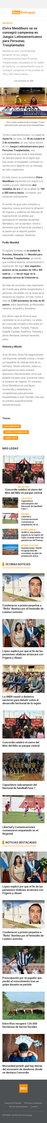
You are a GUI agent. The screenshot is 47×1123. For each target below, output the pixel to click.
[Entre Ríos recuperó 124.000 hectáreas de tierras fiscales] (23, 1006)
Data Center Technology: (25, 1118)
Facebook (16, 1097)
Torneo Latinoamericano (16, 432)
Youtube (30, 1097)
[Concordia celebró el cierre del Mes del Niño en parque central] (23, 469)
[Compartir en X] (25, 84)
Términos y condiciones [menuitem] (33, 1103)
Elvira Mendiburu (12, 426)
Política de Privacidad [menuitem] (13, 1103)
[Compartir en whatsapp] (13, 84)
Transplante (11, 438)
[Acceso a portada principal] (23, 12)
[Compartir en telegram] (30, 84)
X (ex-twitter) (26, 1097)
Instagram (21, 1097)
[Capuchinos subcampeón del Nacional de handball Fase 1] (10, 502)
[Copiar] (21, 84)
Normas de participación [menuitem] (18, 1107)
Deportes (7, 23)
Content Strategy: (22, 1118)
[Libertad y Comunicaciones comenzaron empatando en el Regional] (10, 518)
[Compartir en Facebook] (17, 84)
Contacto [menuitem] (34, 1107)
